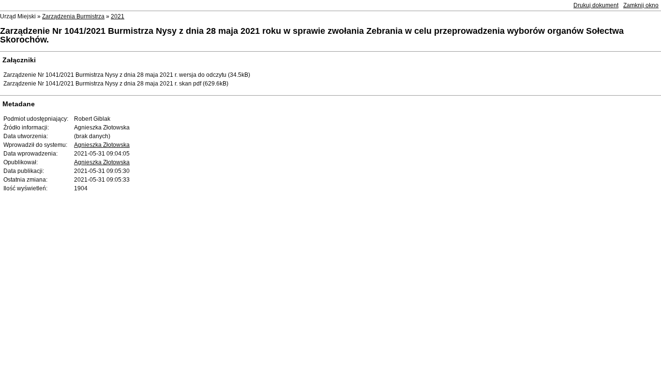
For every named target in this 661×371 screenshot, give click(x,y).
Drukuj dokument (595, 5)
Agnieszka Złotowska (102, 145)
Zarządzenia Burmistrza (73, 16)
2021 (117, 16)
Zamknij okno (641, 5)
